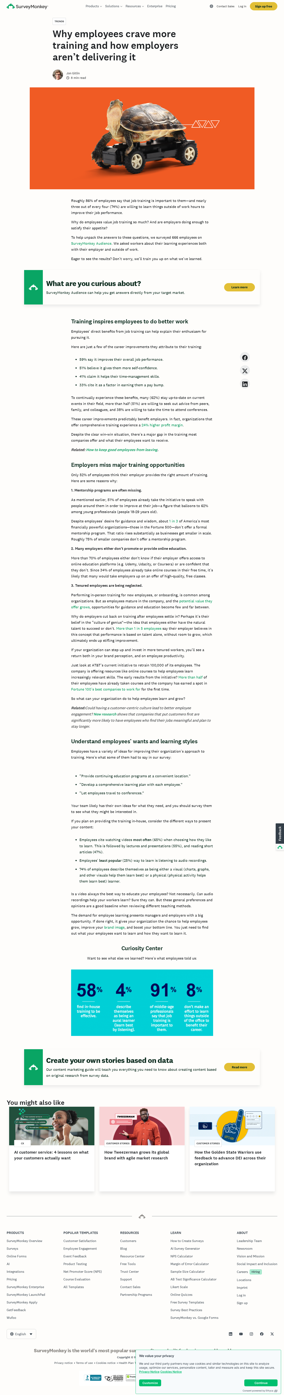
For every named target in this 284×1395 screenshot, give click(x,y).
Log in (242, 6)
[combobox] (21, 1334)
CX (22, 1143)
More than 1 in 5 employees (138, 628)
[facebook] (245, 357)
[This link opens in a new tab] (230, 1334)
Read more (239, 1067)
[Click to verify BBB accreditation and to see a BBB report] (92, 1380)
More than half (190, 677)
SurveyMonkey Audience (91, 243)
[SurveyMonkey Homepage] (27, 6)
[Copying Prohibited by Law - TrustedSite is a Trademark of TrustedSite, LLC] (134, 1380)
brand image (114, 927)
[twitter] (245, 370)
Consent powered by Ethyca (258, 1390)
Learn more (239, 287)
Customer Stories (118, 1143)
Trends (59, 21)
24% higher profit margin (162, 425)
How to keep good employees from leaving (121, 449)
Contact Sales (226, 6)
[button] (279, 837)
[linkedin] (245, 383)
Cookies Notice (171, 1371)
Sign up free (263, 6)
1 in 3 (173, 521)
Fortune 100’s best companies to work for (105, 689)
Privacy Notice (149, 1371)
